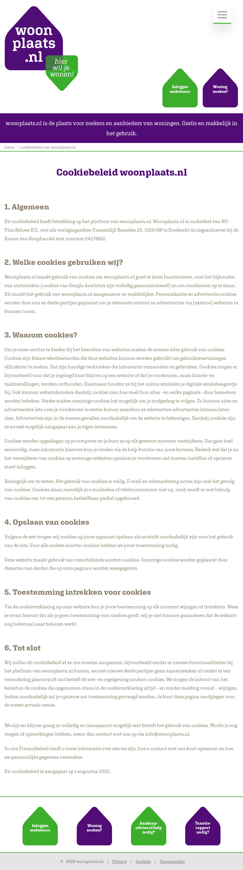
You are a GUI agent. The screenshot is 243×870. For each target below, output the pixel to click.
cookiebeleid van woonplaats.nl (48, 147)
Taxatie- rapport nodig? (203, 827)
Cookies (143, 861)
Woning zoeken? (220, 89)
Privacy (119, 861)
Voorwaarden (172, 861)
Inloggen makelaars (180, 89)
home (9, 147)
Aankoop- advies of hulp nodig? (148, 827)
